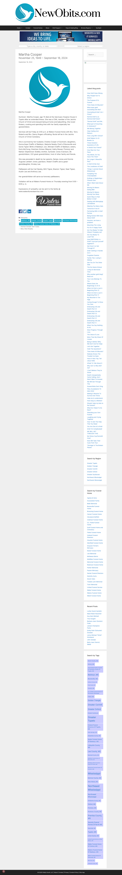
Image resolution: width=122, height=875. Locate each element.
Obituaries (24, 218)
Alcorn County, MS (93, 661)
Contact (28, 28)
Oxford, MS (92, 804)
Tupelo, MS (92, 832)
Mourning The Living (94, 225)
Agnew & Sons (92, 498)
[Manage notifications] (3, 871)
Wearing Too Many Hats (95, 206)
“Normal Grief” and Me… (95, 121)
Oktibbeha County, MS (94, 800)
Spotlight (98, 28)
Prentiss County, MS (26, 224)
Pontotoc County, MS (94, 811)
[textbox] (38, 46)
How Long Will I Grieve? (95, 136)
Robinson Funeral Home (95, 565)
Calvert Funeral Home (94, 514)
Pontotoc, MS (92, 808)
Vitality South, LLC (47, 872)
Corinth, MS (91, 688)
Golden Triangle (92, 466)
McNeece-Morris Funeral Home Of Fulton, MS (94, 763)
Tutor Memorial (92, 584)
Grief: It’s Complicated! (94, 429)
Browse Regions (86, 28)
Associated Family (93, 501)
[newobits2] (61, 41)
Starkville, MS (91, 828)
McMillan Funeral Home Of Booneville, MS (94, 759)
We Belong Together (94, 128)
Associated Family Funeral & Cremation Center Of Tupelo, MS (95, 669)
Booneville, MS (93, 679)
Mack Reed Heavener (94, 614)
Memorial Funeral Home (95, 562)
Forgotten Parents (93, 255)
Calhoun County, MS (92, 682)
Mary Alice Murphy (27, 229)
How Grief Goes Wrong (94, 93)
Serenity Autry (92, 576)
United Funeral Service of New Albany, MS (95, 840)
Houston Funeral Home (94, 540)
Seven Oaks (91, 579)
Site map (82, 872)
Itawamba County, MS (94, 736)
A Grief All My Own (93, 164)
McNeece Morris (92, 556)
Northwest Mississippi (94, 480)
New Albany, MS (93, 781)
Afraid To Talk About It (94, 363)
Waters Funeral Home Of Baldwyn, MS (47, 224)
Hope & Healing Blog (72, 28)
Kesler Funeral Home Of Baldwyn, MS (95, 740)
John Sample (91, 640)
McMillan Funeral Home (95, 559)
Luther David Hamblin (94, 611)
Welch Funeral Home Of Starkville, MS (94, 856)
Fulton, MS (91, 696)
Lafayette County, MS (94, 746)
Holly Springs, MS (92, 732)
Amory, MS (91, 664)
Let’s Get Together (93, 346)
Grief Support (57, 28)
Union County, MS (93, 836)
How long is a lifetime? (94, 401)
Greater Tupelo (48, 220)
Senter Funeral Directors (95, 573)
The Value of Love (93, 334)
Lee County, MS (94, 751)
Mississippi (57, 220)
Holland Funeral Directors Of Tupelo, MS (94, 727)
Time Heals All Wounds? (95, 105)
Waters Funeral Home (94, 593)
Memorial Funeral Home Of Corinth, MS (95, 768)
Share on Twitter (25, 211)
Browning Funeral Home (95, 511)
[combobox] (38, 46)
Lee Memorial (91, 553)
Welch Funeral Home (94, 596)
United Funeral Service (94, 587)
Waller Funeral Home (94, 590)
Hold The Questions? (94, 349)
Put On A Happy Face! (94, 227)
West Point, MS (91, 860)
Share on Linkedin (29, 211)
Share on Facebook (20, 211)
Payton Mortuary (92, 570)
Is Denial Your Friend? (94, 147)
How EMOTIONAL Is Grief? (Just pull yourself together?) (95, 241)
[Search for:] (95, 55)
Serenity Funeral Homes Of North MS (95, 823)
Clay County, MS (91, 685)
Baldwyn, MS (25, 220)
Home (18, 28)
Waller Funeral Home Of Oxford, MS (95, 845)
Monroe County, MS (94, 778)
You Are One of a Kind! (94, 426)
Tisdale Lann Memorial (94, 582)
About (47, 28)
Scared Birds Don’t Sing (95, 386)
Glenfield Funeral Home (95, 543)
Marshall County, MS (93, 755)
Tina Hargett (91, 619)
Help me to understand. (95, 398)
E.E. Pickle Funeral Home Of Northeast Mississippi (95, 692)
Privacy (66, 872)
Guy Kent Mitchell (93, 616)
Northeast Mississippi (70, 220)
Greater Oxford (92, 472)
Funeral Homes (38, 28)
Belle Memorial (92, 503)
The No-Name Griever (94, 267)
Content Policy (74, 872)
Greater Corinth (36, 220)
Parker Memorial (92, 567)
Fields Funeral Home (94, 532)
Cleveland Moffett (93, 517)
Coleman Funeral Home (95, 520)
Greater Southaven (93, 474)
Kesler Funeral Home (94, 551)
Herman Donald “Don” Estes (30, 226)
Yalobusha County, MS (92, 863)
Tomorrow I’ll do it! (93, 208)
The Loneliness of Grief (95, 166)
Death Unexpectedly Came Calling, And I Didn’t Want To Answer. (95, 377)
